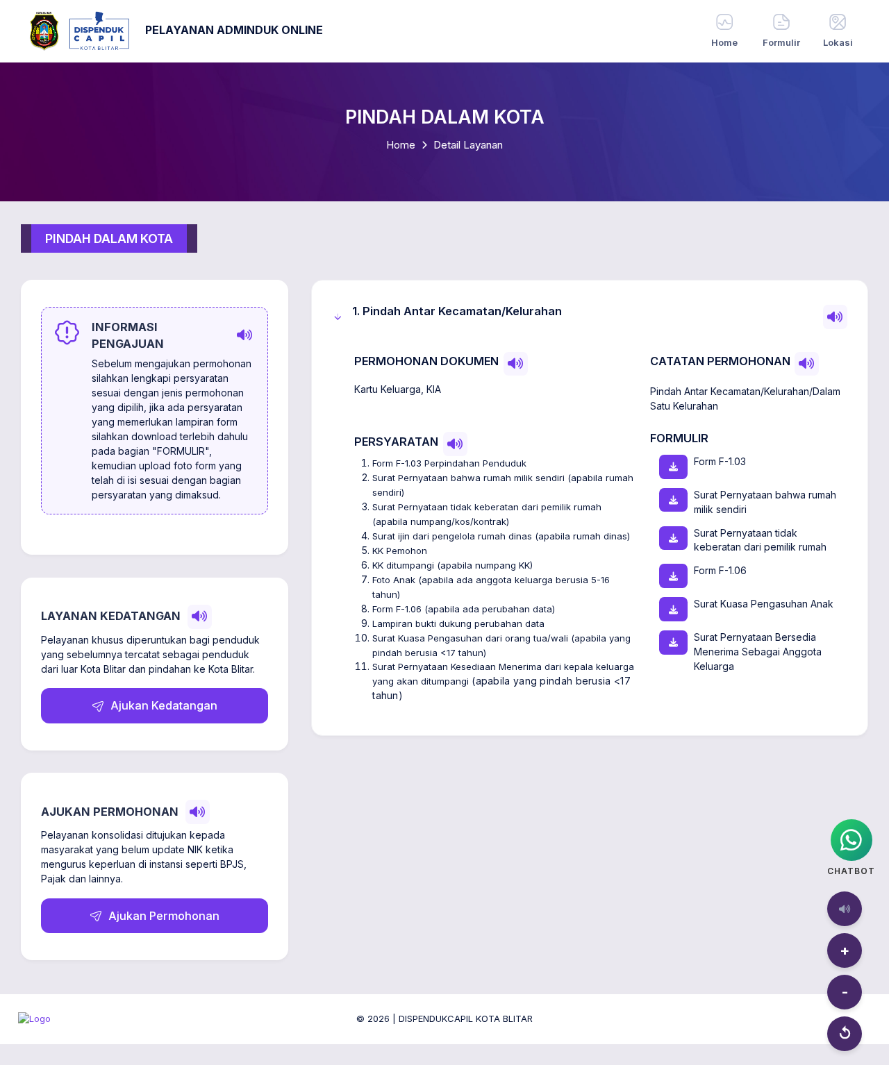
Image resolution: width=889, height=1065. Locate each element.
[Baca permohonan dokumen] (516, 364)
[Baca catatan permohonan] (807, 364)
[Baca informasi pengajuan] (244, 336)
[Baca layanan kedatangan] (200, 617)
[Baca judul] (835, 317)
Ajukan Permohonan (162, 916)
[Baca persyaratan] (455, 444)
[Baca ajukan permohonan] (197, 812)
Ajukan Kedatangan (162, 705)
